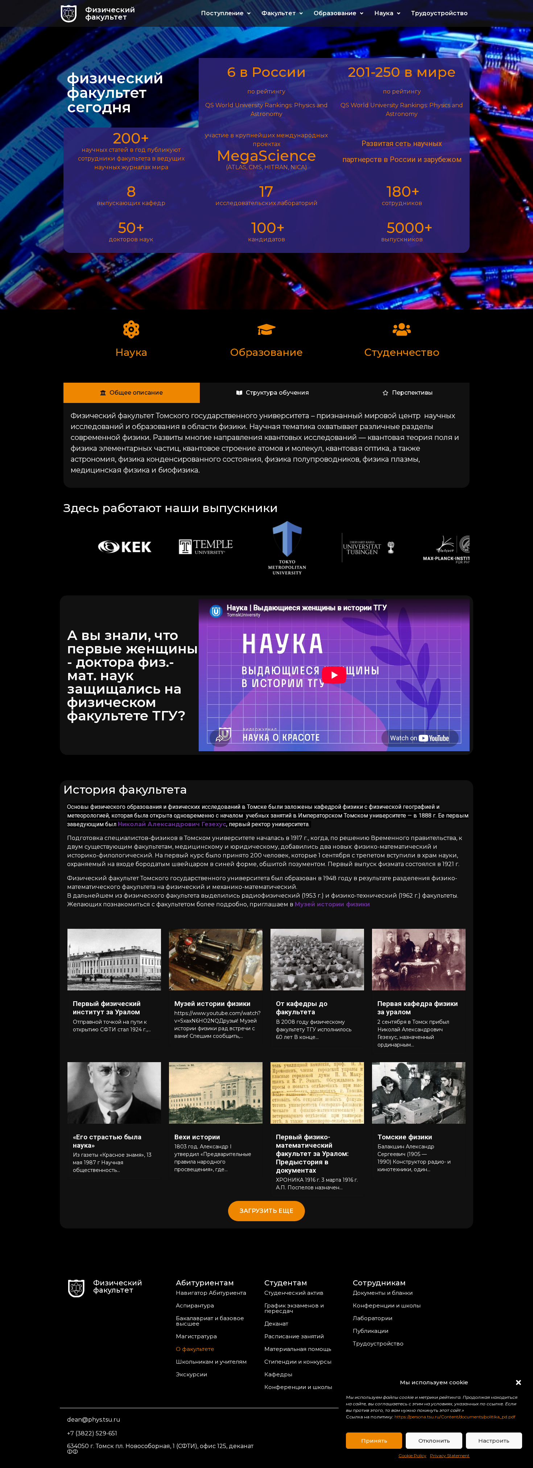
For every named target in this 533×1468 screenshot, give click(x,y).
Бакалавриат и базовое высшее (210, 1321)
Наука (383, 13)
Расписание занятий (294, 1336)
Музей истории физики (212, 1003)
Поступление (222, 13)
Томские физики (404, 1137)
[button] (518, 1382)
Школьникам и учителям (211, 1361)
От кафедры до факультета (301, 1007)
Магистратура (196, 1336)
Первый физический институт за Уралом (107, 1007)
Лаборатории (372, 1318)
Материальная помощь (297, 1349)
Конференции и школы (298, 1387)
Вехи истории (197, 1137)
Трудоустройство (439, 13)
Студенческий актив (293, 1292)
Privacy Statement (450, 1455)
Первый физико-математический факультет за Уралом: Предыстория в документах (312, 1153)
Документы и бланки (383, 1292)
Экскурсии (191, 1374)
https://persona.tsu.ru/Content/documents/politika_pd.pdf (454, 1416)
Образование (335, 13)
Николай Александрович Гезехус (172, 824)
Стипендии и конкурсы (297, 1361)
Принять (374, 1440)
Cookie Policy (412, 1455)
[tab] (131, 393)
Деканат (276, 1323)
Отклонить (434, 1440)
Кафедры (278, 1374)
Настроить (493, 1440)
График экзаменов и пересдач (294, 1308)
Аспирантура (195, 1305)
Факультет (278, 13)
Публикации (370, 1330)
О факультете (195, 1349)
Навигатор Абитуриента (211, 1292)
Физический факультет (110, 13)
